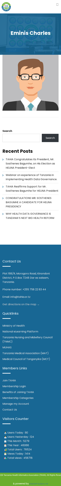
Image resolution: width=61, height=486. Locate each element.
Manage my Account (15, 404)
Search (7, 131)
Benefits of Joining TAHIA (18, 392)
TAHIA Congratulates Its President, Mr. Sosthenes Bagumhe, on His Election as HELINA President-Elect (30, 163)
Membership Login (14, 386)
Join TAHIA (9, 380)
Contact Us (9, 409)
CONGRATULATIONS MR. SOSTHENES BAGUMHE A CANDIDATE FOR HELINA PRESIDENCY (29, 202)
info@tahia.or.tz (20, 297)
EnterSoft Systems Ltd (38, 484)
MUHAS (7, 347)
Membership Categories (18, 398)
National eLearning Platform (20, 331)
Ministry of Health (13, 326)
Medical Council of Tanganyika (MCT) (26, 359)
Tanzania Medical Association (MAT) (25, 353)
